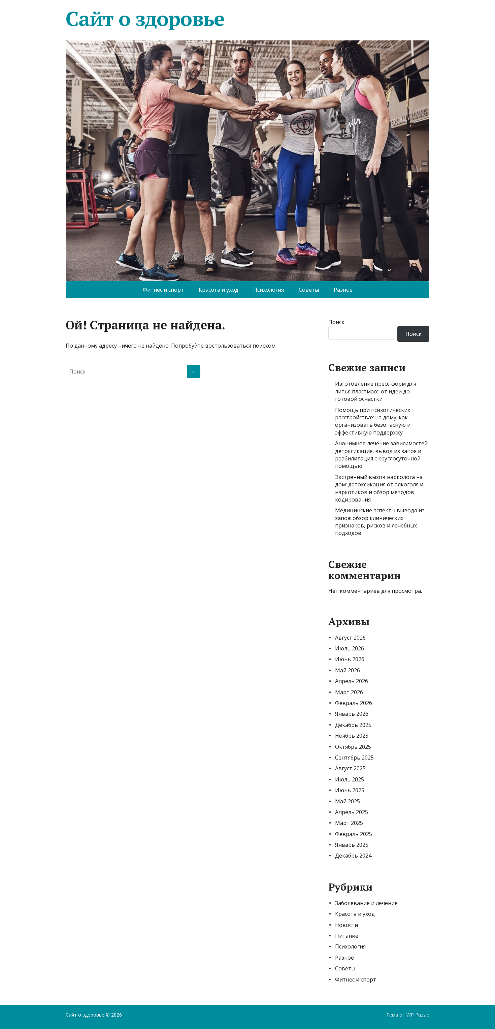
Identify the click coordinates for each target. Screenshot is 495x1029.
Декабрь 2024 (353, 855)
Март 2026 (349, 692)
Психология (268, 289)
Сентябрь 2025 (354, 757)
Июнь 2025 (349, 790)
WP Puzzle (417, 1014)
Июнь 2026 (349, 659)
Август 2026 (350, 637)
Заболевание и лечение (366, 903)
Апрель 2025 (351, 812)
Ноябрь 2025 (351, 735)
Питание (346, 935)
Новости (346, 925)
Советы (309, 289)
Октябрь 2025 (353, 746)
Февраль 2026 (353, 703)
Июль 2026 (349, 648)
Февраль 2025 (353, 834)
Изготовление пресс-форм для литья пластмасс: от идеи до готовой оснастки (375, 391)
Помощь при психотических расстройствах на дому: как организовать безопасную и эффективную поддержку (372, 421)
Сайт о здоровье (145, 18)
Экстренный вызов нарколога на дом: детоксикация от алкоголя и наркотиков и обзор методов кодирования (379, 488)
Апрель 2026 (351, 681)
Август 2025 (350, 768)
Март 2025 (349, 823)
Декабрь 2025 (353, 725)
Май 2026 (347, 670)
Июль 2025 (349, 779)
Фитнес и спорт (163, 289)
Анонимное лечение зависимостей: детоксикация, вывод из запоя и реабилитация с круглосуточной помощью (382, 455)
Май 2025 (347, 801)
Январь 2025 (351, 844)
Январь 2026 (351, 713)
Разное (343, 289)
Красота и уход (218, 289)
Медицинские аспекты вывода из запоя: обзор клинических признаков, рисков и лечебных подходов (380, 522)
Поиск (336, 322)
